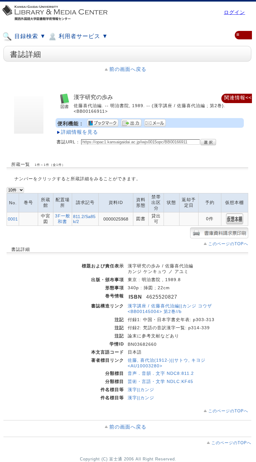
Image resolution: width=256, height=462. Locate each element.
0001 (13, 218)
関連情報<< (238, 97)
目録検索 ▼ (29, 36)
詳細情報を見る (79, 132)
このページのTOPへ (228, 243)
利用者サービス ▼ (82, 36)
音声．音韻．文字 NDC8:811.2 (161, 373)
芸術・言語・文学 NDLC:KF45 (160, 381)
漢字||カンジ (141, 389)
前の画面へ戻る (127, 69)
